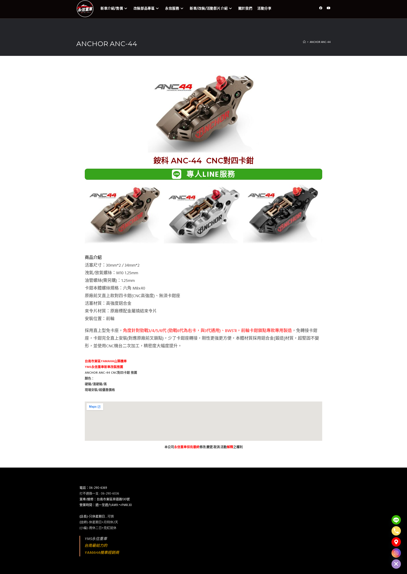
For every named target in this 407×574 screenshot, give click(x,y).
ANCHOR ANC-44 (320, 42)
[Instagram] (396, 553)
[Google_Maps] (396, 542)
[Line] (396, 520)
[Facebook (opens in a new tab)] (321, 8)
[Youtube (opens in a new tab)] (328, 8)
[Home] (304, 42)
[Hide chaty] (396, 564)
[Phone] (396, 531)
